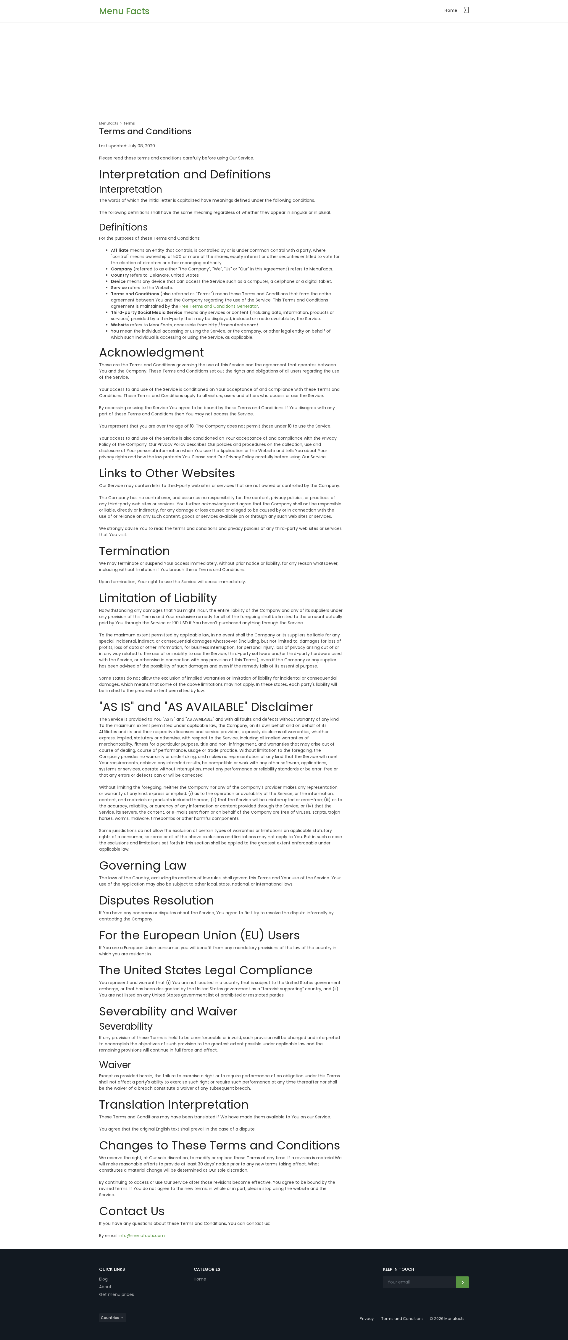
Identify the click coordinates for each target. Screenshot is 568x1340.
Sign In (465, 10)
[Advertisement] (284, 66)
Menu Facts (124, 11)
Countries (110, 1317)
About (105, 1286)
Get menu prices (116, 1294)
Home (450, 10)
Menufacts (108, 123)
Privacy (367, 1318)
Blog (103, 1279)
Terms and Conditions (402, 1318)
